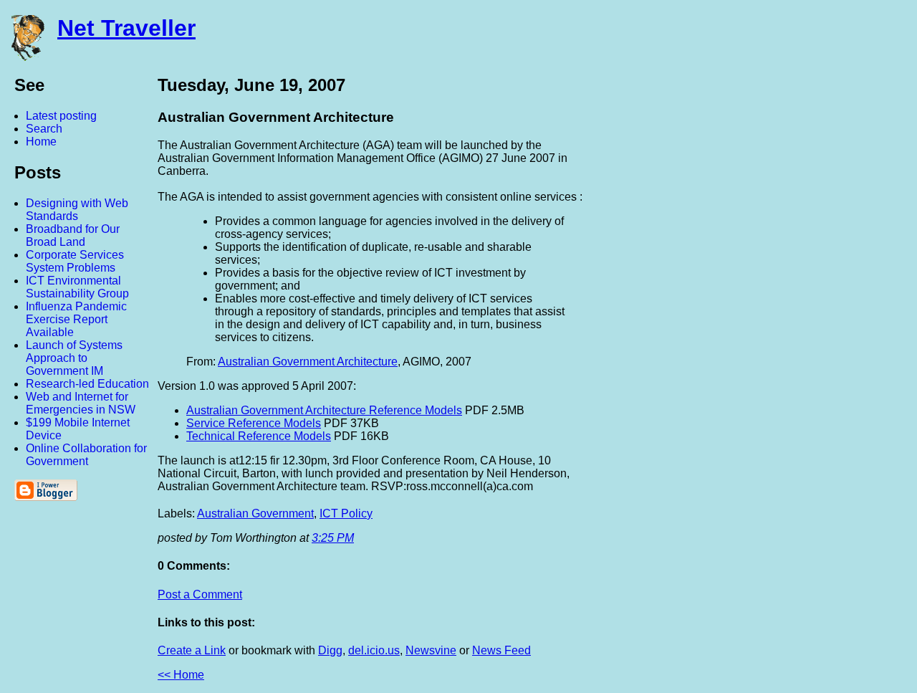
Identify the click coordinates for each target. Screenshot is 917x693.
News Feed (501, 650)
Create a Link (192, 650)
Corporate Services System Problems (75, 261)
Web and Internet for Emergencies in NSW (80, 403)
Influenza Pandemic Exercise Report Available (76, 319)
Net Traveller (126, 28)
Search (44, 129)
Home (41, 141)
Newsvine (430, 650)
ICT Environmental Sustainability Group (77, 287)
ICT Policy (346, 513)
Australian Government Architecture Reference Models (324, 410)
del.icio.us (374, 650)
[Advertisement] (759, 289)
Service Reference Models (253, 423)
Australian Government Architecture (308, 361)
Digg (330, 650)
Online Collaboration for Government (86, 454)
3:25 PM (333, 538)
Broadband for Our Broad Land (73, 235)
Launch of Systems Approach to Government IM (74, 358)
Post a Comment (200, 594)
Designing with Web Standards (77, 209)
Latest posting (61, 116)
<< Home (181, 675)
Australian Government (255, 513)
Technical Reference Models (258, 436)
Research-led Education (87, 384)
